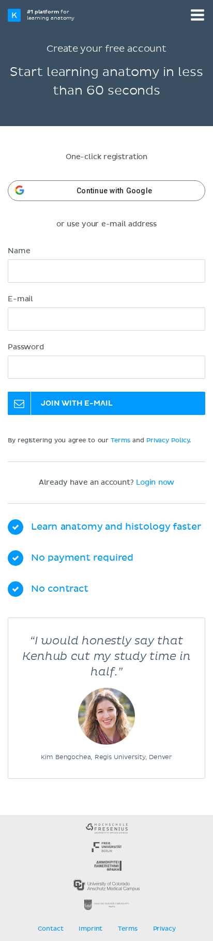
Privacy (164, 929)
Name (19, 251)
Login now (155, 482)
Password (26, 347)
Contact (51, 929)
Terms (120, 441)
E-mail (20, 299)
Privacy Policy (167, 441)
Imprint (90, 929)
